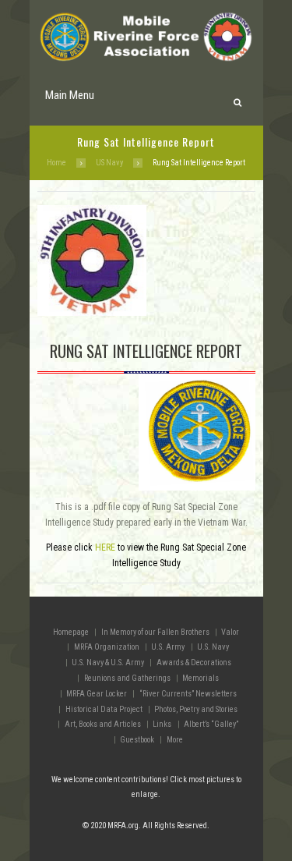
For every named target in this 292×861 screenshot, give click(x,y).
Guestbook (137, 740)
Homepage (71, 632)
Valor (230, 632)
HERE (105, 547)
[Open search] (237, 98)
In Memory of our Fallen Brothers (155, 632)
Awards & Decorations (194, 662)
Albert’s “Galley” (211, 724)
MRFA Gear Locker (96, 694)
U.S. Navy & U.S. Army (108, 662)
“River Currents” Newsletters (188, 694)
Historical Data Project (103, 709)
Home (56, 163)
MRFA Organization (106, 647)
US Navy (109, 163)
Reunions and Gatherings (127, 678)
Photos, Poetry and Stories (195, 709)
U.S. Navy (213, 647)
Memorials (200, 678)
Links (162, 724)
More (175, 740)
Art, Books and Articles (103, 724)
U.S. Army (168, 647)
